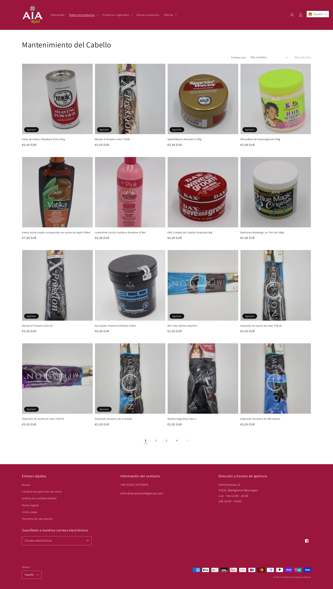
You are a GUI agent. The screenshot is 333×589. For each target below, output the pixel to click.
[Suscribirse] (87, 540)
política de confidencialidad (39, 498)
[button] (292, 15)
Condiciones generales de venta (42, 491)
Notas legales (30, 505)
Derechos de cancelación (37, 518)
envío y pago (30, 512)
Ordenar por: (239, 57)
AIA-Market (285, 577)
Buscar (26, 484)
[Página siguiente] (187, 440)
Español (29, 574)
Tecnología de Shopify (301, 577)
